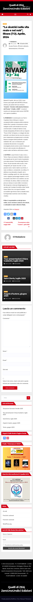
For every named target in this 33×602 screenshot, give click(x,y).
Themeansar (28, 599)
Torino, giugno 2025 (8, 427)
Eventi (4, 23)
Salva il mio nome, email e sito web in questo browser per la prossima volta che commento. (15, 382)
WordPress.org (7, 524)
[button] (27, 14)
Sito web (5, 369)
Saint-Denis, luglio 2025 (15, 278)
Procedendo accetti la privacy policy (13, 545)
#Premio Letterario (23, 46)
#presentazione (13, 48)
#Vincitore (21, 48)
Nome (5, 351)
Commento (6, 318)
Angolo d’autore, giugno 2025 (15, 295)
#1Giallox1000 (23, 43)
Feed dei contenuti (8, 515)
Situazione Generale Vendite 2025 (13, 408)
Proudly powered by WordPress (9, 599)
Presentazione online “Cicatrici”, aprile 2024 (23, 223)
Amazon (16, 209)
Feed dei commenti (8, 519)
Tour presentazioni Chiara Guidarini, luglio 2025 (16, 260)
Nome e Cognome (7, 534)
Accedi (5, 511)
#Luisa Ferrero (13, 46)
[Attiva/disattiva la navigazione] (15, 14)
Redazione (13, 41)
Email (5, 360)
